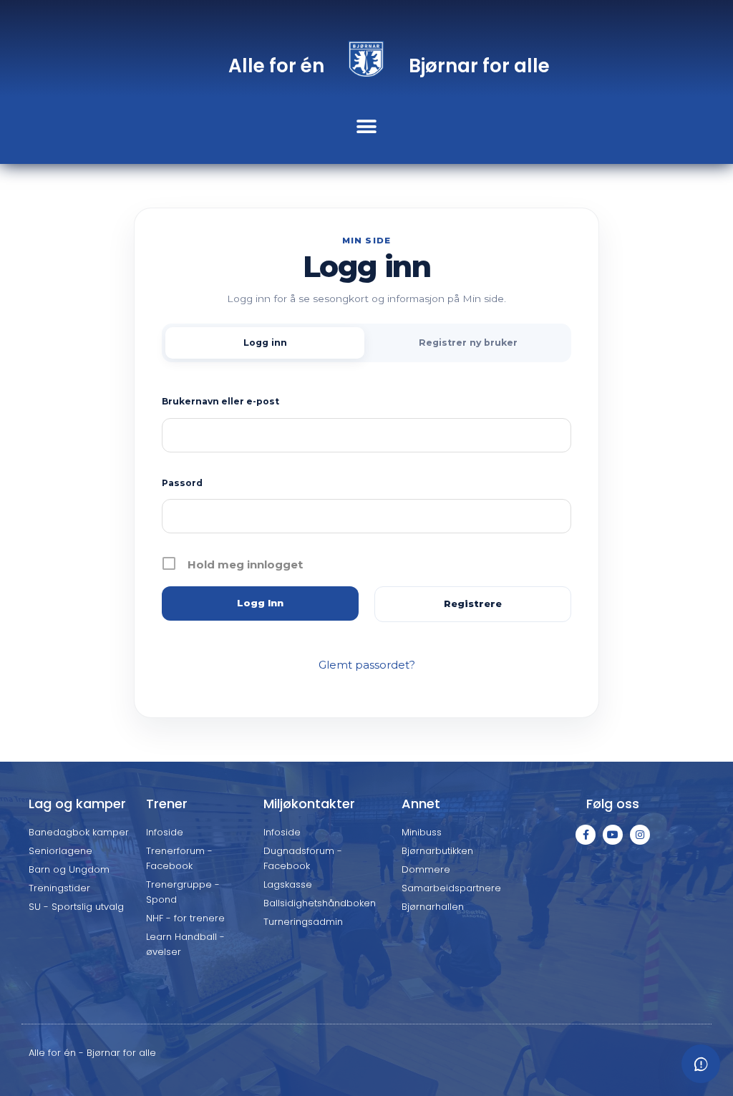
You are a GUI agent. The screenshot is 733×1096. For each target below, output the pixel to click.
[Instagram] (640, 835)
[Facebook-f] (586, 835)
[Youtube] (613, 835)
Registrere (473, 603)
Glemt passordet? (367, 664)
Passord (182, 482)
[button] (367, 126)
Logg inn (265, 342)
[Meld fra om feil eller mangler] (700, 1063)
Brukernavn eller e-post (220, 401)
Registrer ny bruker (468, 342)
